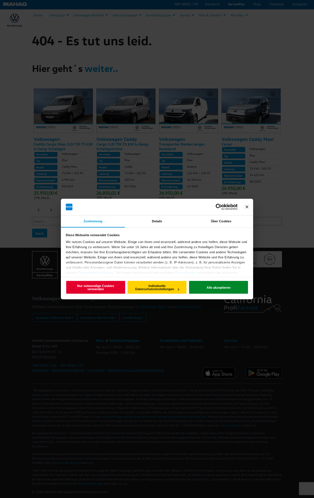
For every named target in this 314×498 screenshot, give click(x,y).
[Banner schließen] (246, 206)
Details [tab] (157, 221)
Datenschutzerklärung (95, 272)
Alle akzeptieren (218, 287)
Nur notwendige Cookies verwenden (95, 287)
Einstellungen (186, 272)
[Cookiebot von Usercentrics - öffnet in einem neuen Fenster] (219, 207)
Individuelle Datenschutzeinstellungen (154, 287)
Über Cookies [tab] (221, 221)
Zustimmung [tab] (93, 221)
